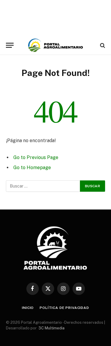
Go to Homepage (32, 167)
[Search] (102, 45)
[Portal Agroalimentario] (55, 45)
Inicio (28, 308)
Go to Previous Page (35, 157)
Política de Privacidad (64, 308)
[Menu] (10, 45)
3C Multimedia (51, 328)
